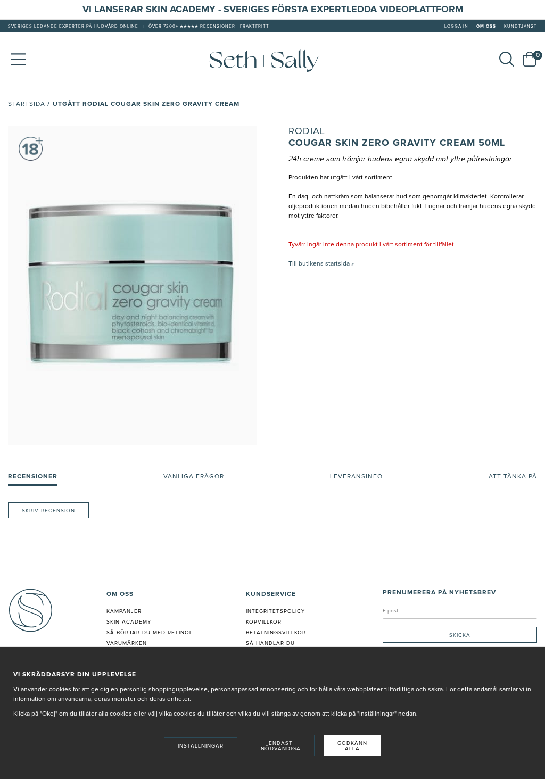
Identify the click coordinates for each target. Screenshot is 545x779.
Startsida (26, 104)
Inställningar (201, 746)
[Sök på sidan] (506, 59)
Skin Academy (128, 622)
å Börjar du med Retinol (151, 632)
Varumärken (126, 643)
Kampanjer (124, 611)
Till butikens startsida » (321, 264)
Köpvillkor (264, 622)
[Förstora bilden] (132, 285)
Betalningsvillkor (276, 632)
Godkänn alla (352, 746)
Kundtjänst (520, 26)
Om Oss (486, 26)
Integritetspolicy (275, 611)
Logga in (456, 26)
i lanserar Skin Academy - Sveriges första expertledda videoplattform (276, 9)
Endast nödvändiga (281, 746)
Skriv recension (48, 510)
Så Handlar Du (270, 643)
